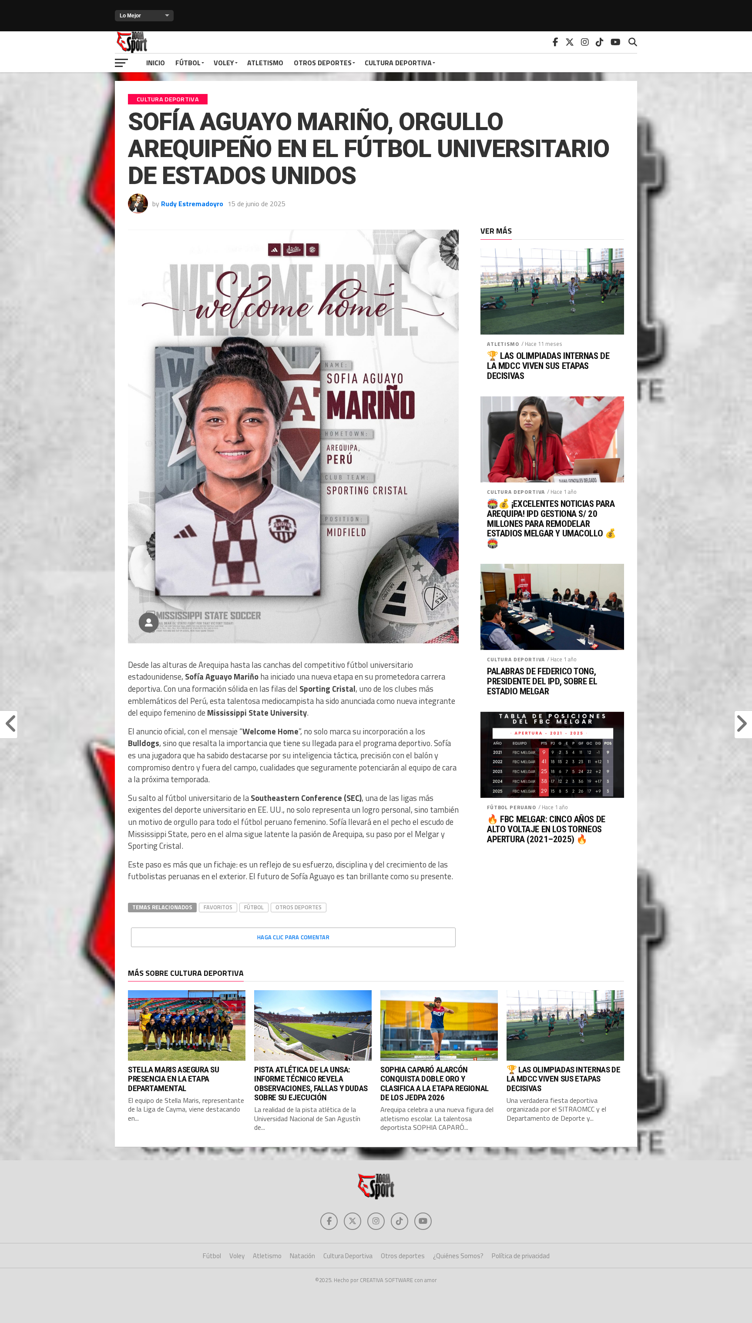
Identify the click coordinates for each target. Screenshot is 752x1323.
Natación (302, 1256)
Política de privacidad (521, 1256)
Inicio (155, 62)
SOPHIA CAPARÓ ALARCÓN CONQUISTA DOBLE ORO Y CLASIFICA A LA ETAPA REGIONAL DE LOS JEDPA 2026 (434, 1083)
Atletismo (265, 62)
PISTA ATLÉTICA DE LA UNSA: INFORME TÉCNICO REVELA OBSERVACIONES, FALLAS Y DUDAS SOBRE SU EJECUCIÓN (311, 1083)
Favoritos (218, 907)
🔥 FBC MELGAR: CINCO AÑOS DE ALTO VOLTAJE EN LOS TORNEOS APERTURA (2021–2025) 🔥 (546, 829)
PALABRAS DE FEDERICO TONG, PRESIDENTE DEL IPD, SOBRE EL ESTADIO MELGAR (542, 682)
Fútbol (188, 62)
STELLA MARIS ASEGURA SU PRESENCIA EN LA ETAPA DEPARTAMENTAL (173, 1079)
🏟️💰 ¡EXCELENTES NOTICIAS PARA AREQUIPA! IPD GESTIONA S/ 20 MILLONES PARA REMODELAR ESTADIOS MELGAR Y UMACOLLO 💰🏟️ (551, 524)
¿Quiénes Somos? (458, 1256)
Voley (224, 62)
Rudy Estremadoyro (192, 203)
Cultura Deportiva (398, 62)
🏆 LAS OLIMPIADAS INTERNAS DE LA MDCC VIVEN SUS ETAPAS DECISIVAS (548, 366)
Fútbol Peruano (511, 807)
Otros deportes (323, 62)
